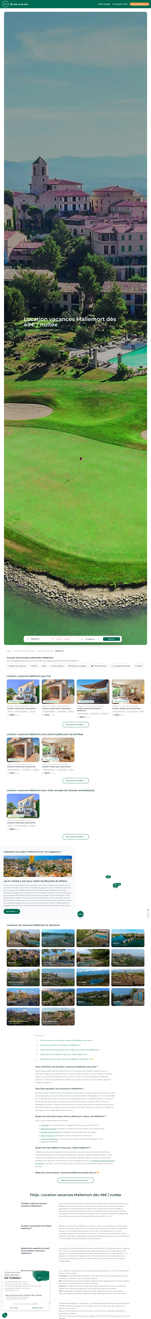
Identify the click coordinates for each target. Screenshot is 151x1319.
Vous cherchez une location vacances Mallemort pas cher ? (66, 1040)
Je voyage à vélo (120, 4)
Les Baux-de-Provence (50, 1132)
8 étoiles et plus (100, 666)
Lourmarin (45, 1125)
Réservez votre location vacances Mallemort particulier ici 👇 (67, 1059)
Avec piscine (58, 666)
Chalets (34, 666)
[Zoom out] (148, 913)
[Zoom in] (148, 909)
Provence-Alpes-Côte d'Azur (25, 651)
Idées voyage (104, 4)
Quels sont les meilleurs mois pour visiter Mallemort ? (64, 1054)
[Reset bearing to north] (148, 916)
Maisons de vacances (17, 666)
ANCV (139, 666)
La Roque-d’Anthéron (49, 1139)
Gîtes (44, 666)
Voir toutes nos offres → (75, 725)
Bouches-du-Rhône (45, 651)
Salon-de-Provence (48, 1129)
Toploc (9, 651)
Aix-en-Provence (47, 1136)
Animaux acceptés (78, 666)
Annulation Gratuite (122, 666)
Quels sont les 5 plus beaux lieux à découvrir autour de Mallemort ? (70, 1050)
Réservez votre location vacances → (75, 1180)
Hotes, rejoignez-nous (139, 4)
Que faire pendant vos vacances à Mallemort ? (60, 1045)
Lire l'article (10, 911)
